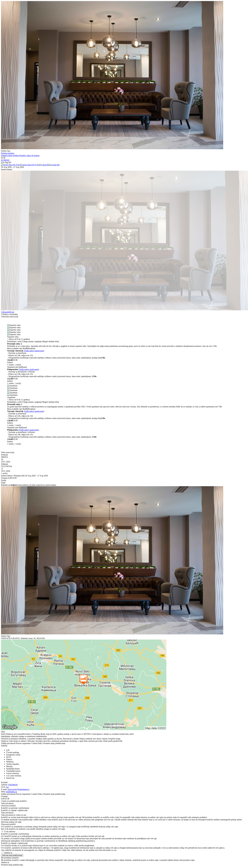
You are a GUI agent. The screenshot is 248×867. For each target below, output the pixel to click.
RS (47, 165)
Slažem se (8, 853)
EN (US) (35, 165)
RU (58, 165)
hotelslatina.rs (11, 792)
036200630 (13, 785)
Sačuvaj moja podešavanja (12, 855)
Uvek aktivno (9, 831)
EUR (3, 160)
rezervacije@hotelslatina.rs (18, 789)
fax (7, 787)
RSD (7, 160)
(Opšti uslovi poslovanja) (34, 351)
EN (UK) (16, 165)
